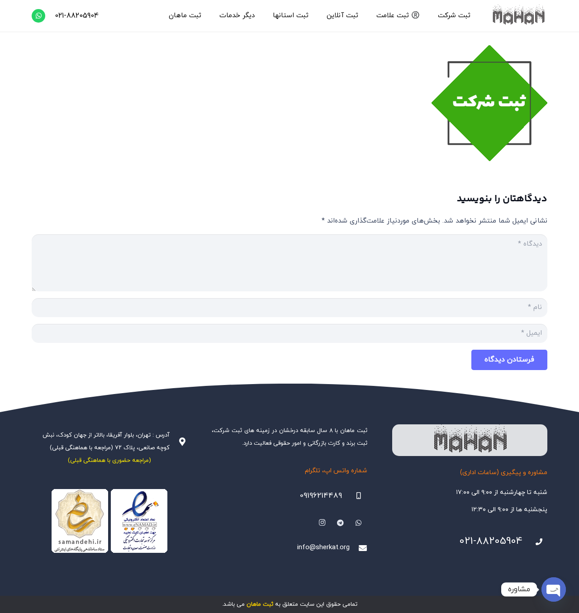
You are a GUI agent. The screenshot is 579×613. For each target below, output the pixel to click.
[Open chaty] (553, 589)
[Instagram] (322, 523)
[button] (434, 16)
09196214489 (321, 495)
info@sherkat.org (323, 547)
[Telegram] (340, 523)
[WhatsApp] (38, 16)
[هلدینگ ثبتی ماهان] (518, 16)
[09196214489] (354, 495)
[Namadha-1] (109, 521)
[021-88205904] (535, 542)
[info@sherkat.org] (358, 548)
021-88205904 (490, 541)
